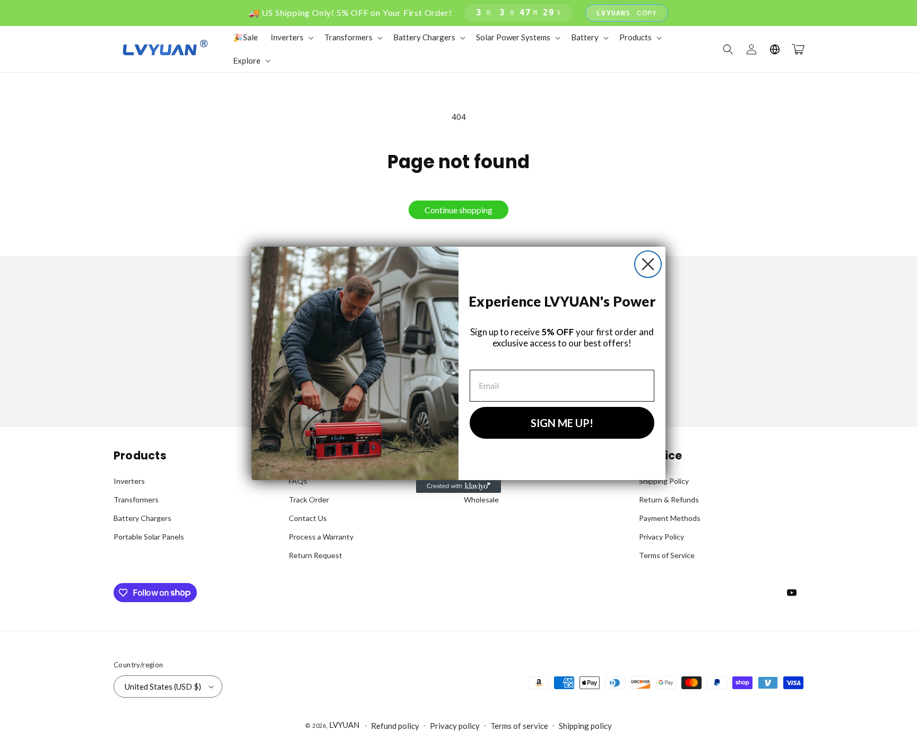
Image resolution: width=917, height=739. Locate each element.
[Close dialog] (648, 264)
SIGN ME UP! (562, 422)
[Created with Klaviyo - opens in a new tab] (458, 486)
